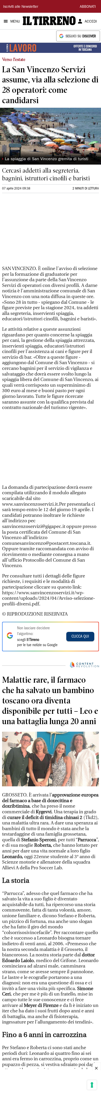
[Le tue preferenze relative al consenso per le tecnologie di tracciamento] (92, 1085)
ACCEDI (91, 22)
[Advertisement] (41, 231)
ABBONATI (88, 7)
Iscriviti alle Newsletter (20, 7)
